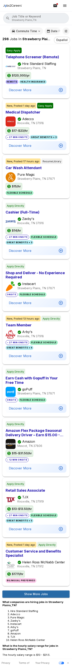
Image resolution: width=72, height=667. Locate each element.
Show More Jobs (36, 594)
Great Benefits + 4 (19, 347)
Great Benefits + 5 (19, 520)
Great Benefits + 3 (44, 137)
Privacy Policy (6, 663)
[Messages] (55, 6)
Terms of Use (24, 663)
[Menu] (65, 6)
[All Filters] (66, 31)
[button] (36, 18)
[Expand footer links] (68, 663)
